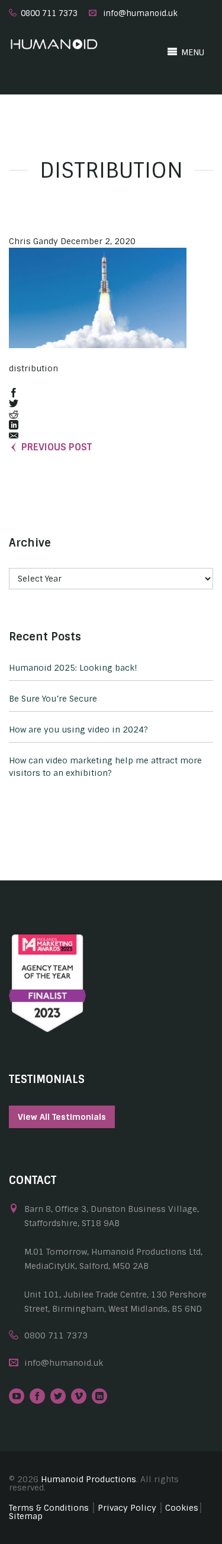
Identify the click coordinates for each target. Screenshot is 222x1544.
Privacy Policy (127, 1507)
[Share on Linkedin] (13, 425)
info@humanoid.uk (140, 13)
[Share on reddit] (13, 415)
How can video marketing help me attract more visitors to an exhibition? (105, 766)
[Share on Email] (13, 436)
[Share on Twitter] (13, 404)
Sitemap (26, 1516)
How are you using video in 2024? (78, 729)
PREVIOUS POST (56, 447)
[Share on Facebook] (13, 393)
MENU (191, 52)
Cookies (181, 1507)
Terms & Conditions (49, 1507)
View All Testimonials (62, 1117)
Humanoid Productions (88, 1479)
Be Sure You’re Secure (53, 698)
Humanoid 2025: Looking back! (73, 667)
